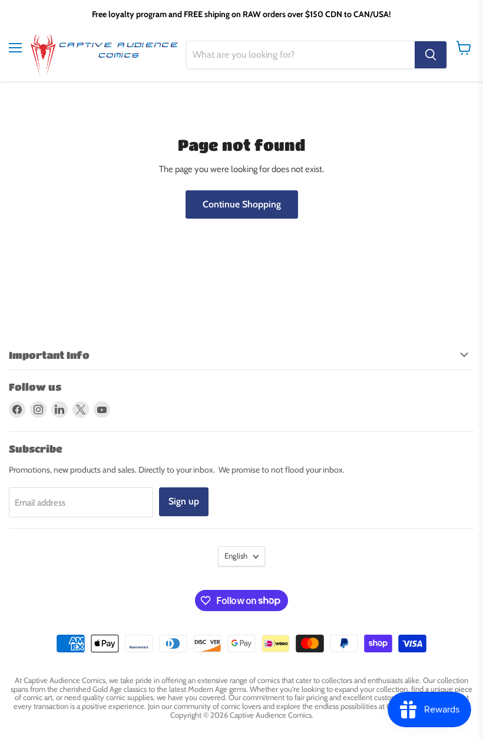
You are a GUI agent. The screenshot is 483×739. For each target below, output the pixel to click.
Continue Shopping (242, 204)
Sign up (183, 501)
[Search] (430, 54)
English (235, 555)
